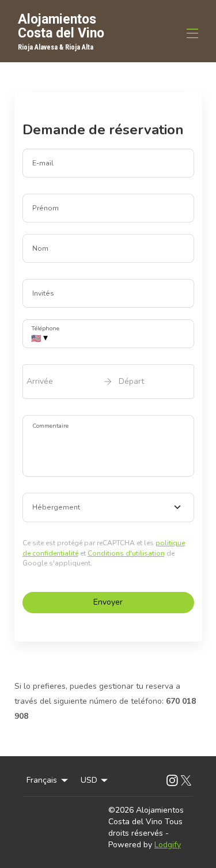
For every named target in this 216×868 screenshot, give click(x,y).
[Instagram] (172, 780)
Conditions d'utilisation (126, 553)
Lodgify (167, 844)
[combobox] (108, 508)
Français (41, 780)
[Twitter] (186, 780)
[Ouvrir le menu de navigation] (192, 33)
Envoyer (108, 602)
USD (89, 780)
